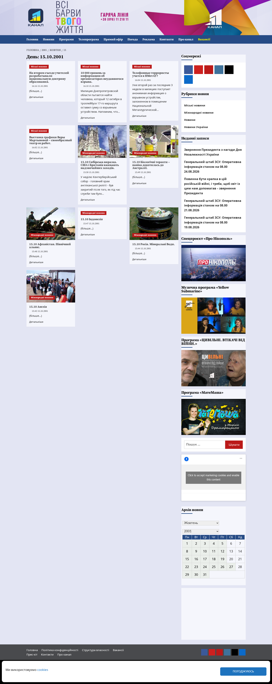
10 (205, 551)
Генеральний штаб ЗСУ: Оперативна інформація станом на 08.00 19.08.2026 (212, 222)
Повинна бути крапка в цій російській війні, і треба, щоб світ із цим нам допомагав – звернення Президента (212, 186)
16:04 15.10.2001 (143, 80)
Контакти (166, 39)
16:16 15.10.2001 (40, 86)
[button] (243, 39)
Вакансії (204, 39)
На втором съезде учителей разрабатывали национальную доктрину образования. (49, 77)
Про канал (185, 39)
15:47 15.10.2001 (91, 223)
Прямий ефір (113, 39)
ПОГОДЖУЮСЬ (243, 671)
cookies (42, 670)
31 (205, 574)
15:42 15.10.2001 (40, 311)
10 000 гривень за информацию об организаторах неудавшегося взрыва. (102, 77)
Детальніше (36, 96)
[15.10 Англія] (50, 286)
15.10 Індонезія (92, 219)
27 (231, 566)
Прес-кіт (31, 654)
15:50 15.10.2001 (91, 172)
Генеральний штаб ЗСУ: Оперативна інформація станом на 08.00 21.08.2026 (212, 205)
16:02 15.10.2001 (40, 147)
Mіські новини (39, 66)
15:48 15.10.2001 (40, 251)
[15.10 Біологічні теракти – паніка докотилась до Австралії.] (154, 141)
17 (205, 559)
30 (196, 574)
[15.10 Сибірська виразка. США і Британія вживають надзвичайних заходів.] (102, 141)
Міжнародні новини (93, 153)
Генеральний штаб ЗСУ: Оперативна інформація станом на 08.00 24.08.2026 (212, 166)
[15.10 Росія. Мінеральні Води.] (154, 223)
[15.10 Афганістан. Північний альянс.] (50, 223)
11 (214, 551)
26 (222, 566)
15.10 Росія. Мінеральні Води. (153, 244)
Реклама (148, 39)
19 (222, 559)
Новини (48, 39)
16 (196, 559)
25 (214, 566)
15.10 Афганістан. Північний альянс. (50, 245)
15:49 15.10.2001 (143, 172)
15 (187, 559)
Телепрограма (88, 39)
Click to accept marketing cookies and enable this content (213, 477)
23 (196, 566)
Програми (66, 39)
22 (187, 566)
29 (187, 574)
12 (222, 551)
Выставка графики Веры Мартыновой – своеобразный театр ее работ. (50, 140)
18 (214, 559)
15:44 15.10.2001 (143, 248)
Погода (132, 39)
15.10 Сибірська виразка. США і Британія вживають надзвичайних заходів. (100, 165)
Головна (32, 39)
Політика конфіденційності (59, 650)
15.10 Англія (38, 307)
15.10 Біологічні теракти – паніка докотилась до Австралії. (151, 165)
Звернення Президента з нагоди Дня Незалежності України (213, 152)
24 (205, 566)
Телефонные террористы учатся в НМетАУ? (150, 74)
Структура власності (95, 650)
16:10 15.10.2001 (91, 86)
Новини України (196, 127)
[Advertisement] (213, 614)
